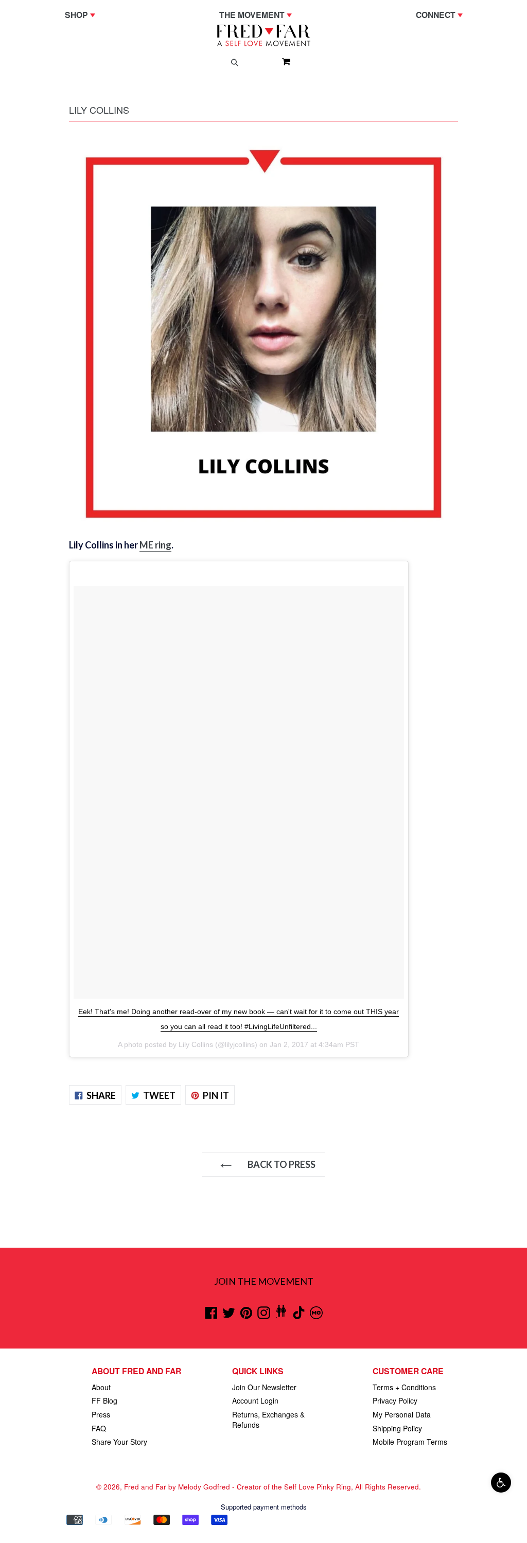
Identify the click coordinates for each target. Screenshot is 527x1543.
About (101, 1387)
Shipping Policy (397, 1428)
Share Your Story (119, 1441)
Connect (442, 14)
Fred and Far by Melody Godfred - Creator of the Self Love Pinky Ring (237, 1487)
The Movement (258, 14)
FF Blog (104, 1400)
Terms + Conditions (404, 1387)
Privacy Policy (395, 1400)
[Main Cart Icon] (282, 61)
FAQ (99, 1428)
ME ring (155, 545)
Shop (82, 14)
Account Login (255, 1400)
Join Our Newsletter (264, 1387)
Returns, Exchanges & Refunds (268, 1419)
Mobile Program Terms (410, 1441)
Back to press (280, 1164)
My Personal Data (402, 1414)
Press (101, 1414)
